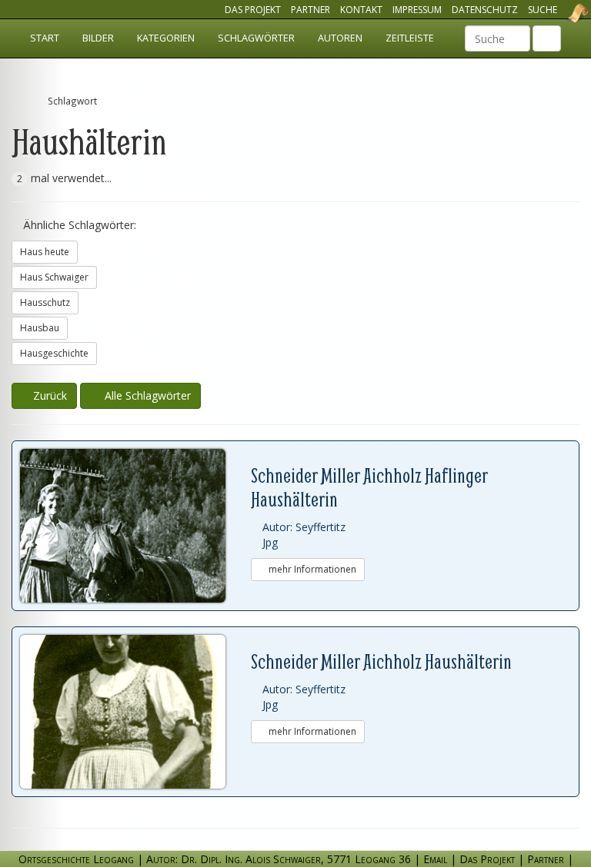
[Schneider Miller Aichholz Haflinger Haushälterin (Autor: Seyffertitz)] (135, 526)
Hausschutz (45, 302)
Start (44, 38)
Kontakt (361, 9)
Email (435, 859)
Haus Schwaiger (54, 277)
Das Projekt (253, 9)
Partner (310, 9)
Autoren (340, 38)
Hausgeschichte (54, 353)
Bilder (98, 38)
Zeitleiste (410, 38)
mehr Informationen (311, 569)
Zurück (48, 395)
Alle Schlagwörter (144, 395)
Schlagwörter (256, 38)
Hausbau (39, 327)
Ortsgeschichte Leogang (558, 13)
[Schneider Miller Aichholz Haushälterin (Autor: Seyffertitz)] (135, 712)
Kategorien (166, 38)
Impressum (417, 9)
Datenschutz (485, 9)
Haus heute (44, 251)
